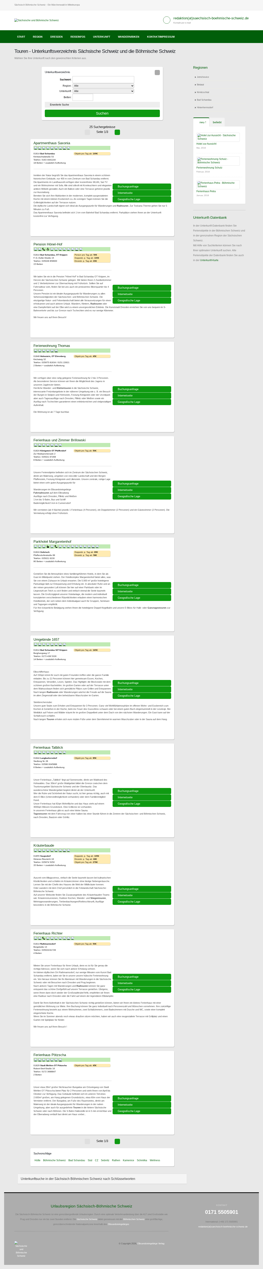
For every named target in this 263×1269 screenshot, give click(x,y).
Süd (90, 1160)
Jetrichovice (203, 77)
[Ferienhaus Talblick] (142, 767)
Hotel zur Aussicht (206, 143)
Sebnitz (105, 1160)
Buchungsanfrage (128, 186)
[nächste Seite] (117, 132)
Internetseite (125, 192)
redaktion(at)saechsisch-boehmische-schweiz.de (211, 18)
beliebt (217, 122)
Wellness (155, 1160)
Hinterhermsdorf (205, 107)
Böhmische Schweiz (54, 1160)
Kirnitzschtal (203, 92)
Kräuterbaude (43, 845)
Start (21, 36)
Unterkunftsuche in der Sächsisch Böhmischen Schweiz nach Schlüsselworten (78, 1179)
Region (38, 36)
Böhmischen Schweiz (134, 1219)
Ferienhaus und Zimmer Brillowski (59, 440)
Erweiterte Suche (59, 104)
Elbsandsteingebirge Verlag (150, 1243)
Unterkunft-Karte (209, 260)
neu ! (202, 122)
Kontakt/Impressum (161, 36)
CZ (96, 1160)
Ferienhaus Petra (206, 191)
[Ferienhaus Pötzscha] (142, 1074)
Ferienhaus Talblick (48, 747)
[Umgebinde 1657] (142, 659)
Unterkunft (101, 36)
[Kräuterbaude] (142, 865)
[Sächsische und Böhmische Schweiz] (38, 20)
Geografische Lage (129, 199)
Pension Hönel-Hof (47, 244)
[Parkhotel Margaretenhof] (142, 561)
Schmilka (142, 1160)
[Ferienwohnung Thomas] (142, 365)
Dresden (56, 36)
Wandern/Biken (128, 36)
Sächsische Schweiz (87, 1219)
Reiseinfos (77, 36)
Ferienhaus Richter (48, 933)
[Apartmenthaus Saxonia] (142, 162)
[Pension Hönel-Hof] (142, 264)
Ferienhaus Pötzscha (49, 1055)
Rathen (116, 1160)
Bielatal (200, 84)
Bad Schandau (76, 1160)
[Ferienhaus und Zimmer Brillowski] (142, 459)
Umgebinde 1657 (46, 639)
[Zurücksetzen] (157, 72)
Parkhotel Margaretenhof (52, 541)
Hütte (37, 1160)
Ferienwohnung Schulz (209, 167)
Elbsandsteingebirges (118, 1224)
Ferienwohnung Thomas (51, 346)
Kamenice (128, 1160)
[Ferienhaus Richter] (142, 953)
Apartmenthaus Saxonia (51, 143)
